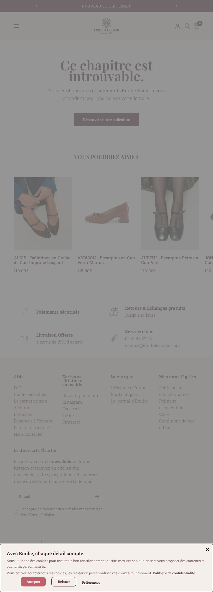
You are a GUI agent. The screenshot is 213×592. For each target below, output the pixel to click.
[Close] (207, 549)
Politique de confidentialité (174, 573)
